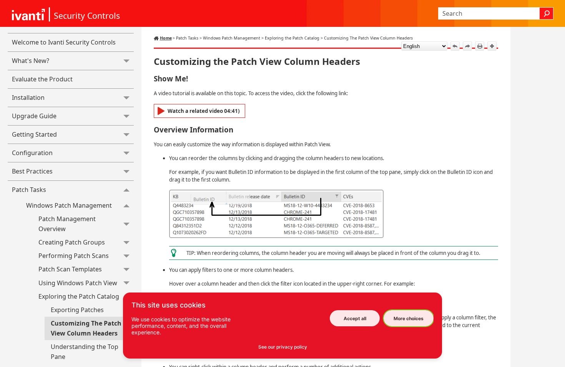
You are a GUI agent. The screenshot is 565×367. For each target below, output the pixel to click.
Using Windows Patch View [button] (77, 283)
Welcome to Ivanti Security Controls (64, 42)
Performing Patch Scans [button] (73, 255)
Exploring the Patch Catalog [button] (78, 296)
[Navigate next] (467, 46)
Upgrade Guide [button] (34, 116)
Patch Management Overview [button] (67, 224)
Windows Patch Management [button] (69, 205)
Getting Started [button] (34, 134)
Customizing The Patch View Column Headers (86, 328)
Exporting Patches (77, 310)
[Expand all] (492, 46)
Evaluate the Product (42, 79)
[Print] (479, 46)
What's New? (30, 60)
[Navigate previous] (455, 46)
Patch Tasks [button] (29, 189)
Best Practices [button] (32, 171)
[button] (546, 13)
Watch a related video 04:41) (204, 110)
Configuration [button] (32, 153)
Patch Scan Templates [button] (70, 269)
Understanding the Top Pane (84, 351)
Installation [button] (28, 97)
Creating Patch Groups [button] (71, 242)
